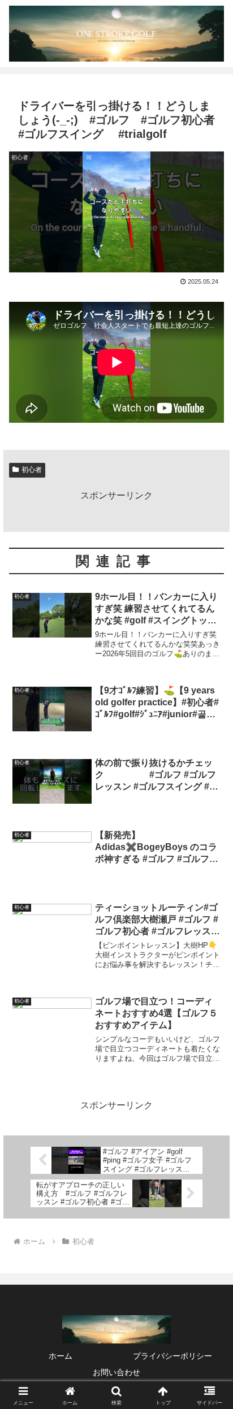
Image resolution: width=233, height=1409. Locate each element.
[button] (209, 1347)
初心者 (31, 470)
